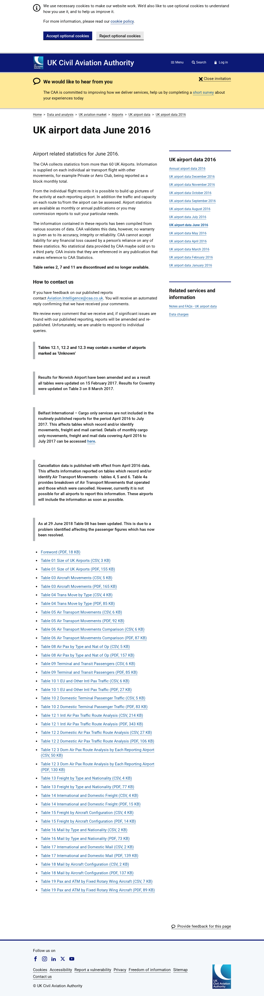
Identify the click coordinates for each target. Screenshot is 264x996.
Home (37, 115)
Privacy (120, 969)
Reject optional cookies (120, 36)
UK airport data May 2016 (187, 233)
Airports (117, 115)
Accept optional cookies (67, 36)
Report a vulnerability (92, 969)
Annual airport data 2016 (187, 169)
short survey (203, 92)
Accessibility (61, 969)
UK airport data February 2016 (191, 257)
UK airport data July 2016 (187, 217)
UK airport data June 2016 (188, 225)
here (91, 441)
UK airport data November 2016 (192, 185)
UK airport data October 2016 (190, 193)
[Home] (38, 63)
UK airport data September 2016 (192, 201)
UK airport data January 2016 (190, 265)
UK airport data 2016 (171, 115)
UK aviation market (92, 115)
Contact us (42, 976)
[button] (215, 78)
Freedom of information (150, 969)
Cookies (40, 969)
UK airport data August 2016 (189, 209)
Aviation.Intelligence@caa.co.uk (75, 298)
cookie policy (122, 21)
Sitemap (180, 969)
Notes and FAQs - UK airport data (193, 306)
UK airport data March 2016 (189, 249)
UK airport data (139, 115)
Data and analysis (60, 115)
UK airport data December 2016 (192, 177)
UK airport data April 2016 (188, 241)
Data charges (179, 314)
